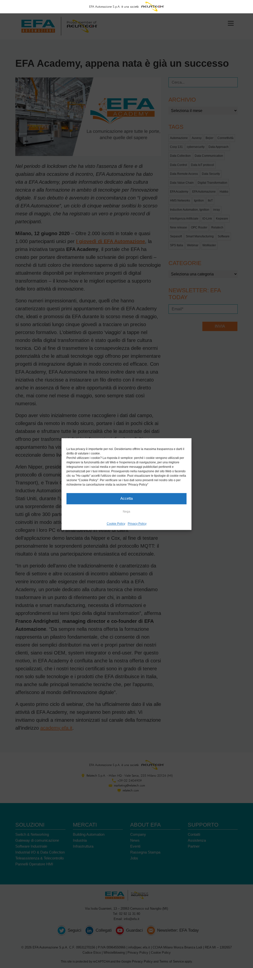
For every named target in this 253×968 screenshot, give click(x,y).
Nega (126, 511)
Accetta (126, 498)
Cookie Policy (116, 523)
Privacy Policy (137, 523)
